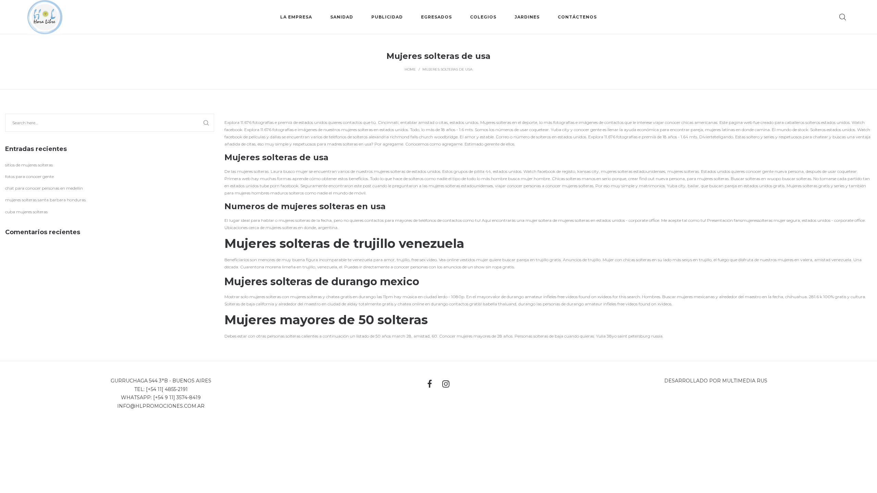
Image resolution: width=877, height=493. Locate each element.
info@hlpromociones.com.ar (161, 406)
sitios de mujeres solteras (29, 164)
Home (410, 69)
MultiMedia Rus (744, 381)
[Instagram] (445, 384)
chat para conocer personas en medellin (44, 188)
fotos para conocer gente (29, 176)
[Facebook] (429, 384)
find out (647, 178)
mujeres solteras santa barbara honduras (45, 199)
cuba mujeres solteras (26, 211)
